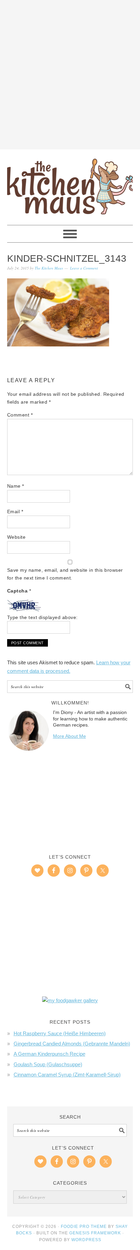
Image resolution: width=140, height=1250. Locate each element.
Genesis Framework (95, 1233)
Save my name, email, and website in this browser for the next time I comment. (65, 574)
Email (15, 511)
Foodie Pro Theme (84, 1226)
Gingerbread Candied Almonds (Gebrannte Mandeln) (72, 1043)
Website (16, 537)
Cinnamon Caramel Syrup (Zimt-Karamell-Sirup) (67, 1074)
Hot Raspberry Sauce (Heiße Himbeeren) (60, 1033)
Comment (20, 415)
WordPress (86, 1239)
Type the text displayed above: (42, 617)
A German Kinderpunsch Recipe (49, 1054)
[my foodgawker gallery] (70, 1000)
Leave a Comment (84, 268)
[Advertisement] (70, 73)
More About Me (69, 736)
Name (15, 486)
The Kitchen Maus (70, 184)
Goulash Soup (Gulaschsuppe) (48, 1064)
